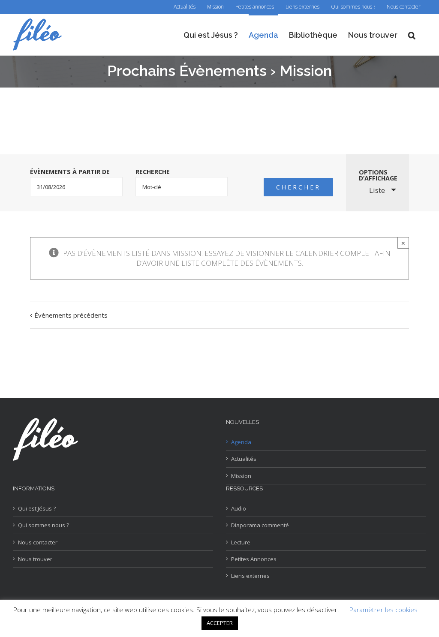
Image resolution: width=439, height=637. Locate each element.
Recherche (152, 172)
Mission (241, 476)
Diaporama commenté (260, 525)
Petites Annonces (254, 559)
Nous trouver (35, 559)
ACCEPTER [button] (220, 623)
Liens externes (250, 576)
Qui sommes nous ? (43, 525)
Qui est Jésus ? (37, 508)
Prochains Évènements (187, 70)
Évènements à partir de (70, 172)
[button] (411, 34)
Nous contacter (37, 542)
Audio (238, 508)
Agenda (241, 442)
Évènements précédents (71, 315)
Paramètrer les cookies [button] (383, 609)
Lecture (240, 542)
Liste (377, 190)
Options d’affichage (378, 175)
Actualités (243, 459)
